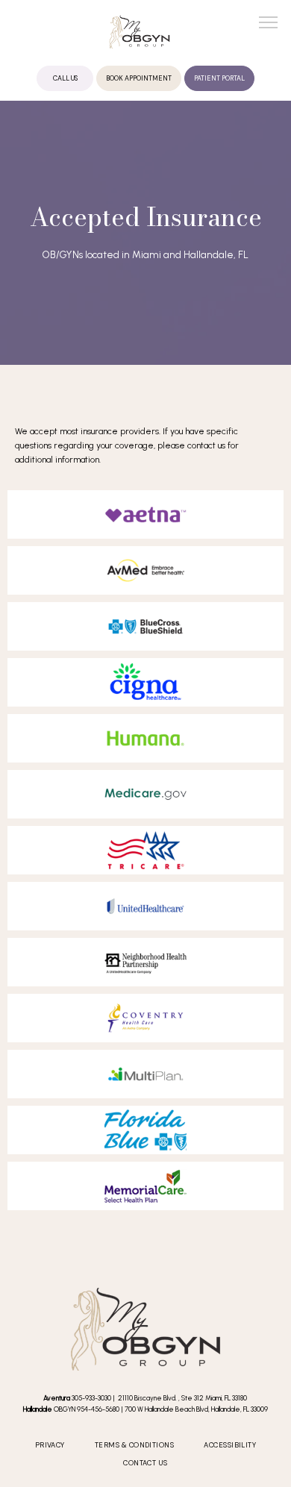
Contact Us (145, 1463)
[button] (269, 24)
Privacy (50, 1445)
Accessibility (230, 1445)
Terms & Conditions (134, 1445)
